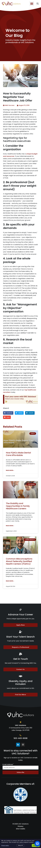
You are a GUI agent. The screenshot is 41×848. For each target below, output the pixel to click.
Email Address (8, 764)
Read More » (10, 470)
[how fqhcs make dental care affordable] (20, 439)
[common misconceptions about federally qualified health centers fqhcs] (20, 545)
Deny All (20, 845)
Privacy (20, 826)
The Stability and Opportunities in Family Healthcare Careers (18, 506)
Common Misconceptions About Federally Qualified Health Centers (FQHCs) (19, 561)
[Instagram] (23, 745)
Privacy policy (5, 845)
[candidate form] (20, 399)
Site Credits (20, 829)
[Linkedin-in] (18, 745)
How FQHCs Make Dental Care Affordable (18, 454)
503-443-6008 (20, 738)
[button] (31, 3)
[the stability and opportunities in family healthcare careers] (20, 489)
